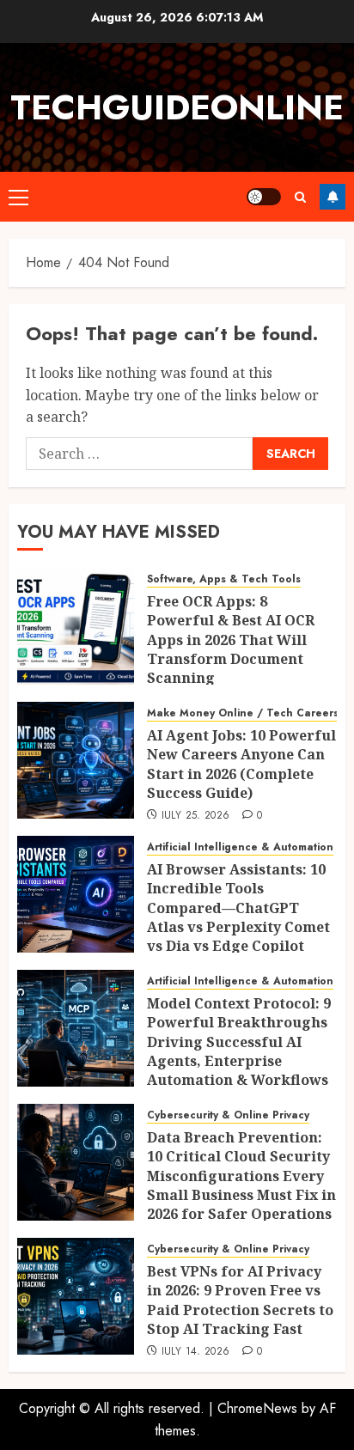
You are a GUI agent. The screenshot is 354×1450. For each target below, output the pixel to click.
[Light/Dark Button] (264, 196)
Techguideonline (177, 107)
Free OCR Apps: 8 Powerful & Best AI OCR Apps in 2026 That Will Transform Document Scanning (230, 640)
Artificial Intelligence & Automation (240, 847)
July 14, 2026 (196, 1352)
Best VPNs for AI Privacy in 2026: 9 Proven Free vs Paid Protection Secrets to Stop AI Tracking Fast (240, 1300)
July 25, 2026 (196, 816)
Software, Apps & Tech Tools (224, 579)
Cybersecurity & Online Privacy (228, 1115)
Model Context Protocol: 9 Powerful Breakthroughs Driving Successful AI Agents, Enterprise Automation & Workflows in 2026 (239, 1051)
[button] (18, 196)
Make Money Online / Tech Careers (243, 713)
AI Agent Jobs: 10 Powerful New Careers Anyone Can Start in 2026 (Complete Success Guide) (241, 764)
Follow (332, 197)
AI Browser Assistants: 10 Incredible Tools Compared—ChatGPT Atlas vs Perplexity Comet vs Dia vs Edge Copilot (238, 908)
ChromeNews (257, 1408)
